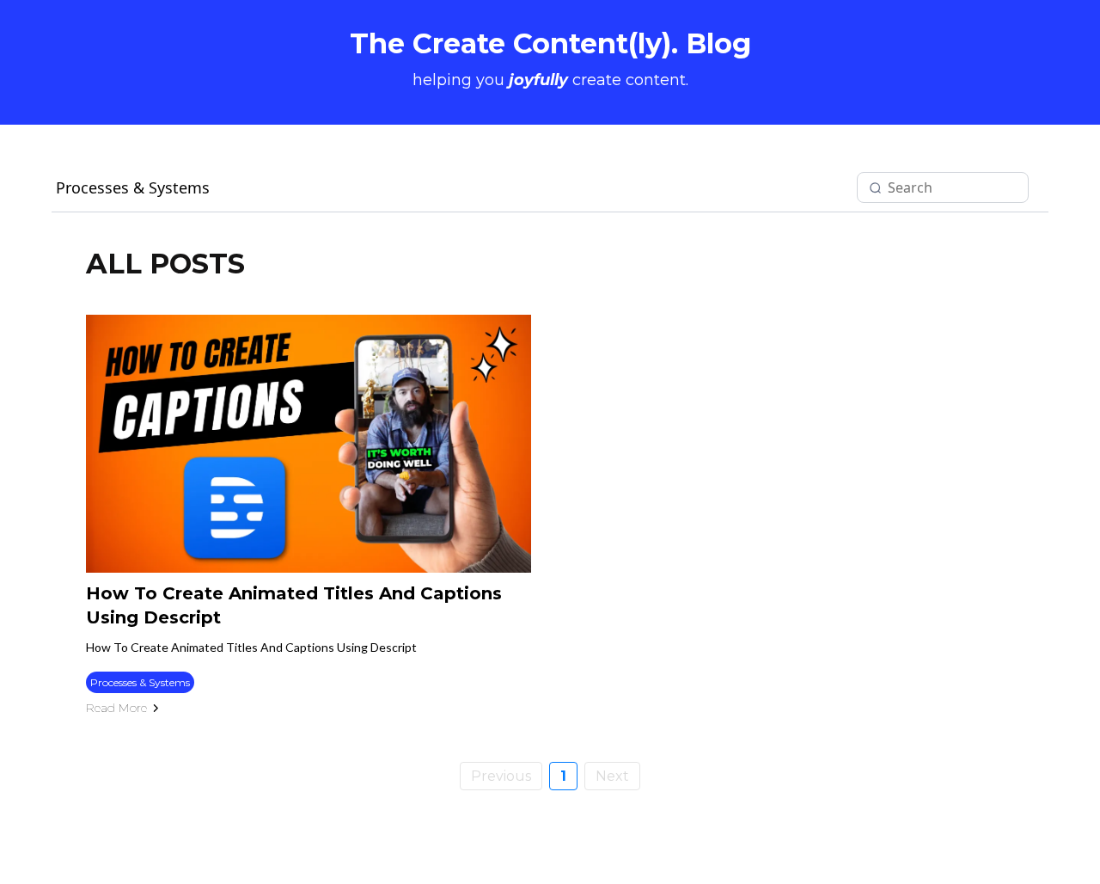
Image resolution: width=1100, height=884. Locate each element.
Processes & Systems (133, 187)
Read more (116, 707)
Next (612, 776)
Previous (501, 776)
